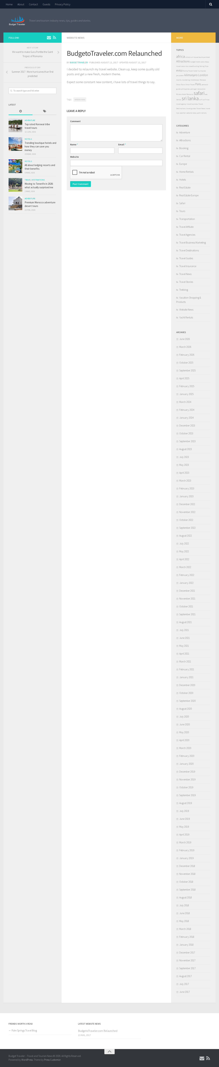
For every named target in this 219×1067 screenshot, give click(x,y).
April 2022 (184, 559)
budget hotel (195, 62)
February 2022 (186, 575)
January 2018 (186, 944)
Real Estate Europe (188, 195)
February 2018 (186, 936)
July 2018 (184, 905)
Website (74, 156)
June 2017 (184, 991)
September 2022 (187, 527)
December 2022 (187, 504)
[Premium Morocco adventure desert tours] (15, 203)
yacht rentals (202, 113)
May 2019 (184, 826)
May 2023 (184, 464)
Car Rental (184, 156)
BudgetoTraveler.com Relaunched (97, 1031)
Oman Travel (190, 84)
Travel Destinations (35, 180)
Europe (183, 164)
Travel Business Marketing (192, 242)
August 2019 (185, 803)
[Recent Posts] (21, 111)
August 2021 (185, 622)
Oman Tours (180, 84)
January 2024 (186, 417)
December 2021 (187, 590)
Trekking (183, 289)
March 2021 (185, 661)
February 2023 (186, 488)
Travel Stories (186, 282)
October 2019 (186, 787)
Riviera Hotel (181, 94)
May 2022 (184, 551)
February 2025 (186, 386)
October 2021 (186, 606)
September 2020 (187, 700)
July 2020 (184, 716)
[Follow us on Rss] (54, 37)
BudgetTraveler (79, 62)
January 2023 (186, 496)
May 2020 (184, 732)
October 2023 (186, 433)
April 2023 (184, 472)
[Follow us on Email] (49, 37)
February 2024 (186, 409)
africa (180, 56)
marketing (186, 80)
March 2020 (185, 748)
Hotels (28, 139)
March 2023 (185, 480)
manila (179, 80)
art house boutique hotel (200, 57)
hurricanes (202, 71)
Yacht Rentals (186, 317)
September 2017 (187, 968)
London (203, 75)
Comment (75, 121)
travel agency (181, 104)
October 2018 (186, 881)
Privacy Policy (62, 4)
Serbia (178, 99)
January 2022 (186, 582)
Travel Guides (186, 258)
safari (199, 93)
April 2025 (184, 378)
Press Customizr (52, 1059)
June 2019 (184, 818)
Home (9, 4)
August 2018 (185, 897)
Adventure (30, 120)
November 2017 (187, 960)
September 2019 (187, 795)
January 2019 (186, 858)
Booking (183, 148)
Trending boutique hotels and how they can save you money (40, 146)
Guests (46, 4)
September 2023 (187, 441)
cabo (202, 62)
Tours (182, 211)
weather (183, 113)
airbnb (188, 57)
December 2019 (187, 771)
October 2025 (186, 362)
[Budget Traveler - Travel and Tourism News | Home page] (17, 20)
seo (206, 94)
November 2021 (187, 598)
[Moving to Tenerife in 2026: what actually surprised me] (15, 185)
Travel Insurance (187, 266)
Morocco (203, 80)
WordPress (27, 1059)
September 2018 (187, 889)
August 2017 (185, 976)
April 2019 (184, 834)
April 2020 (184, 740)
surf (200, 99)
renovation (201, 89)
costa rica (184, 66)
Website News (76, 37)
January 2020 (186, 763)
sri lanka (190, 98)
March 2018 (185, 929)
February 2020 (186, 756)
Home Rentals (186, 171)
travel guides (191, 108)
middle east (194, 80)
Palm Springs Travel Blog (24, 1030)
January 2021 (186, 677)
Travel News (200, 108)
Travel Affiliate (186, 226)
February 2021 (186, 669)
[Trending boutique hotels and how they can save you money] (15, 144)
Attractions (183, 61)
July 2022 (184, 543)
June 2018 (184, 913)
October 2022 (186, 520)
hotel (195, 71)
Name (74, 144)
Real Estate (184, 187)
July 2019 (184, 811)
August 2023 (185, 449)
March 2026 (185, 346)
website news (80, 99)
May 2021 (184, 645)
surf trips (206, 99)
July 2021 (184, 630)
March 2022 (185, 567)
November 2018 (187, 873)
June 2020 (184, 724)
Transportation (187, 219)
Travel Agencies (187, 234)
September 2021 (187, 614)
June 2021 (184, 638)
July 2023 (184, 457)
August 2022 (185, 535)
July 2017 (184, 984)
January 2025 (186, 394)
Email (122, 144)
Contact (33, 4)
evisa (179, 70)
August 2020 (185, 708)
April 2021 (184, 653)
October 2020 (186, 693)
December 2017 (187, 952)
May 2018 (184, 921)
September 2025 (187, 370)
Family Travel (188, 71)
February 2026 (186, 354)
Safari (182, 203)
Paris (198, 84)
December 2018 (187, 866)
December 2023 (187, 425)
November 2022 (187, 512)
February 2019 (186, 850)
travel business (192, 104)
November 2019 (187, 779)
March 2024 (185, 402)
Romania (189, 94)
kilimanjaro (191, 75)
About (20, 4)
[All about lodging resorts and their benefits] (15, 166)
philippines (185, 89)
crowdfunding (194, 66)
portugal (193, 89)
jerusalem (180, 75)
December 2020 (187, 685)
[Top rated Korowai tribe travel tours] (15, 125)
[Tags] (44, 111)
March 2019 (185, 842)
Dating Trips (203, 66)
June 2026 (184, 339)
